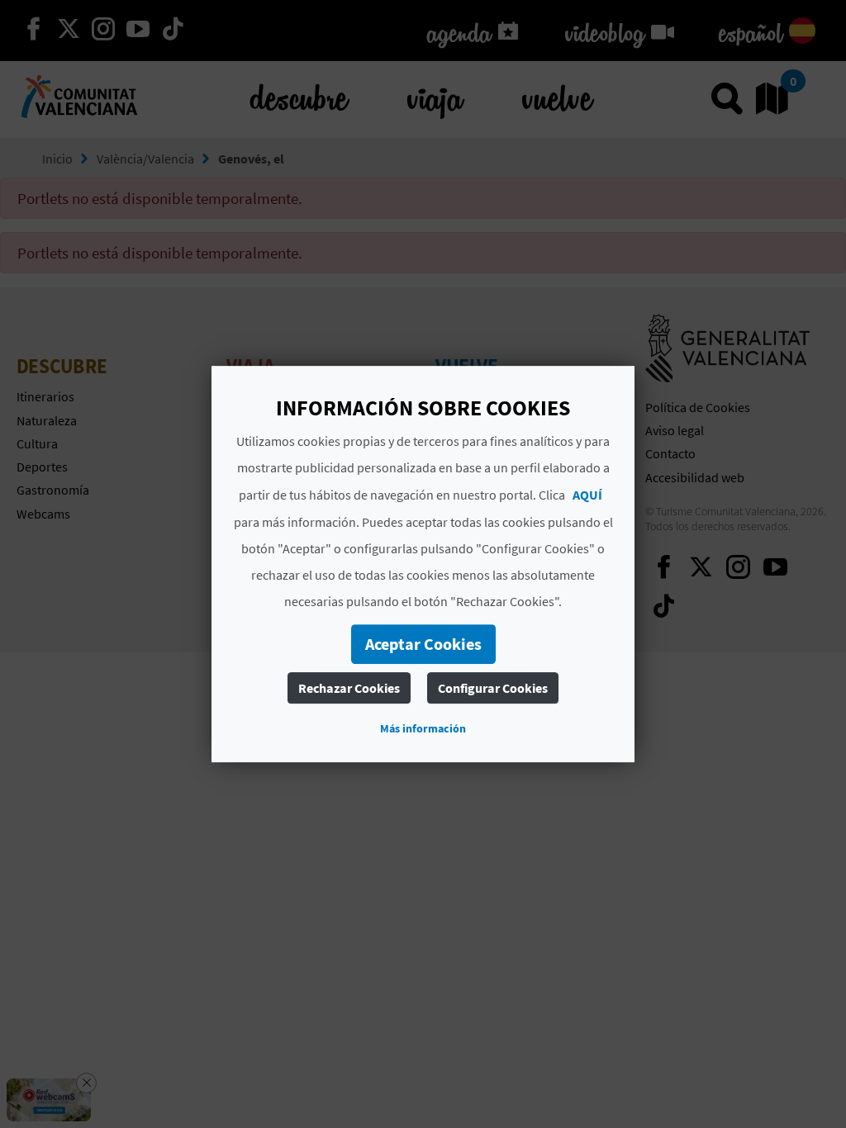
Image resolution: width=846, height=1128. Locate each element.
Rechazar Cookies (349, 688)
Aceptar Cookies (423, 643)
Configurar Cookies (493, 688)
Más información (423, 728)
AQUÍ (587, 494)
